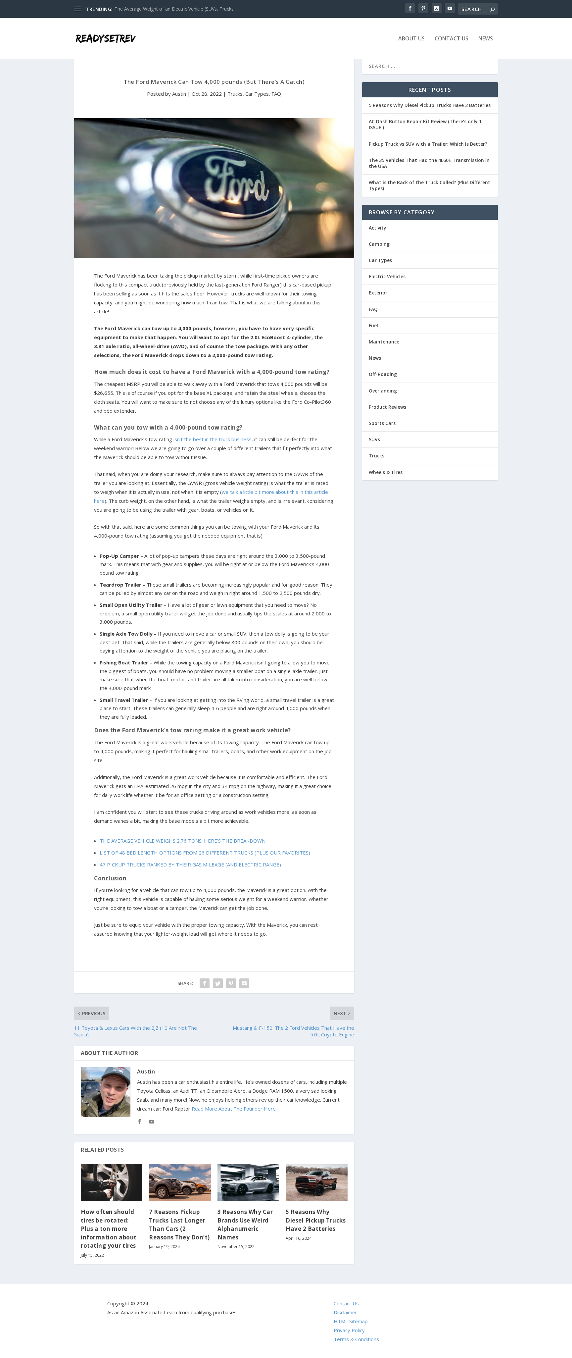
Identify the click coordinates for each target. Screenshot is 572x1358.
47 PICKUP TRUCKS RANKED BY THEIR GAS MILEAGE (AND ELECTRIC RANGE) (190, 864)
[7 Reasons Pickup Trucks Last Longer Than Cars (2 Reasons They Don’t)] (180, 1182)
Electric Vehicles (387, 276)
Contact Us (451, 39)
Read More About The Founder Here (234, 1108)
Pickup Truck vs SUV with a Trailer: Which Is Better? (428, 144)
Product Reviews (387, 407)
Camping (379, 244)
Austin (179, 93)
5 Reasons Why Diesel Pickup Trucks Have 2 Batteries (316, 1220)
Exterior (378, 292)
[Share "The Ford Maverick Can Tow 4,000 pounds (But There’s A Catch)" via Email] (244, 983)
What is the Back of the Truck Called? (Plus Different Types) (429, 185)
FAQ (276, 93)
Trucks (235, 93)
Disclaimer (345, 1312)
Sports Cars (382, 423)
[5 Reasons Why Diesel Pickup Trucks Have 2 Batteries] (316, 1182)
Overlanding (383, 391)
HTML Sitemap (351, 1321)
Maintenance (384, 342)
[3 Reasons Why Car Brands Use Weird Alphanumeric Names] (248, 1182)
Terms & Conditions (356, 1339)
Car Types (257, 93)
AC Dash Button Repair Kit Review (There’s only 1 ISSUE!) (425, 124)
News (485, 39)
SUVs (374, 439)
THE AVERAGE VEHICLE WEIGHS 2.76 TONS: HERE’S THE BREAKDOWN (182, 840)
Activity (377, 228)
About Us (411, 39)
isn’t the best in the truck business (212, 439)
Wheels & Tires (386, 472)
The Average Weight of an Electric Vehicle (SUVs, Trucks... (176, 9)
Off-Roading (383, 374)
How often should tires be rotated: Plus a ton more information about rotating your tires (109, 1228)
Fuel (373, 325)
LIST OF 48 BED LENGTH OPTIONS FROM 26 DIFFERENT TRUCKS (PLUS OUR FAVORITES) (205, 852)
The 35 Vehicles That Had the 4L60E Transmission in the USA (429, 163)
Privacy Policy (349, 1330)
